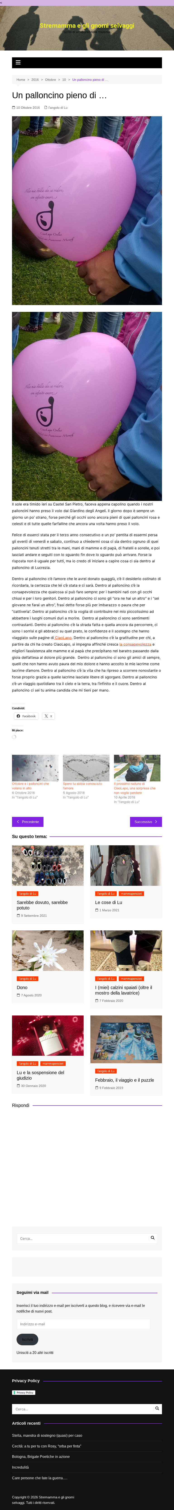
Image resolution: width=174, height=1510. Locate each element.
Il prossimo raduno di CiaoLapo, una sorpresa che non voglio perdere (134, 788)
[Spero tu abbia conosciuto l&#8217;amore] (86, 768)
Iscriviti (27, 1339)
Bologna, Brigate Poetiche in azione (41, 1457)
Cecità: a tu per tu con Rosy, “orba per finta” (46, 1446)
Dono (22, 987)
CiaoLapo (63, 637)
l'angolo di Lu (58, 107)
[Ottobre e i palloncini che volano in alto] (35, 768)
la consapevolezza (135, 644)
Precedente (30, 822)
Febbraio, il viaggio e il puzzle (124, 1080)
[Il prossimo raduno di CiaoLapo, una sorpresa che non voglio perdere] (137, 768)
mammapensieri (131, 893)
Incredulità (20, 1467)
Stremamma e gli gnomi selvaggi (87, 25)
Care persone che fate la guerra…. (39, 1478)
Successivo (143, 822)
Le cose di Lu (108, 902)
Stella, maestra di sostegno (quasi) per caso (47, 1435)
